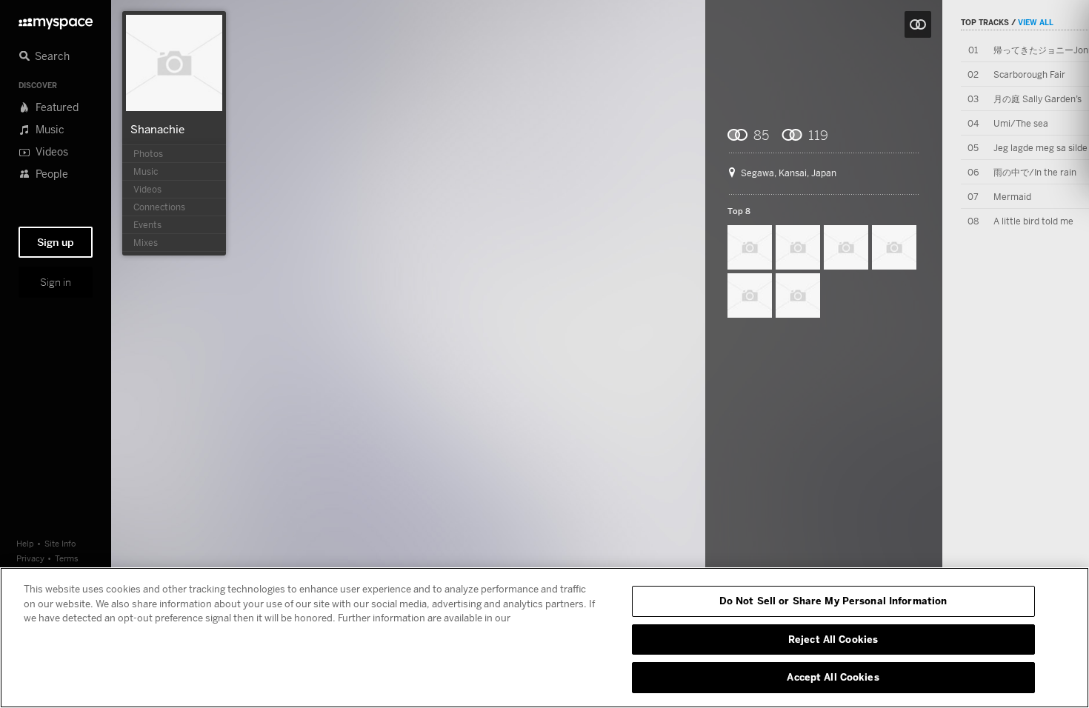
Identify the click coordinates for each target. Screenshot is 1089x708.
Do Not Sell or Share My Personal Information (833, 600)
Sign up (55, 242)
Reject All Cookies (833, 639)
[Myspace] (56, 19)
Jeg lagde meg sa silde (1040, 147)
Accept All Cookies (833, 677)
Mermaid (1012, 196)
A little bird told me (1033, 221)
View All (1035, 22)
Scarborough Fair (1029, 74)
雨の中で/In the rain (1034, 172)
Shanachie (157, 128)
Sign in (55, 282)
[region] (544, 637)
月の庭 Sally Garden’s (1037, 99)
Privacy (30, 558)
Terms (67, 558)
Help (25, 543)
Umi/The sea (1020, 123)
